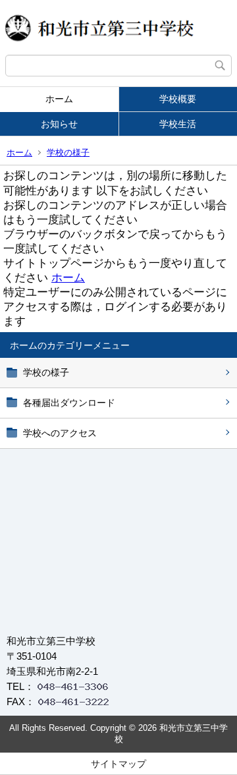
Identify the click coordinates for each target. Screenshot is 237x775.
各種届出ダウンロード (69, 402)
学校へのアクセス (60, 433)
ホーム (59, 99)
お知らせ (59, 124)
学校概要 (177, 99)
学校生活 (177, 124)
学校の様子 (68, 153)
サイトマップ (118, 764)
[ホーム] (118, 27)
